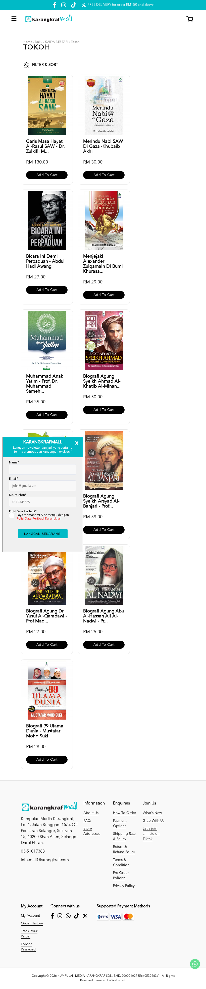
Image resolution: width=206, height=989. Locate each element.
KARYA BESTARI (56, 42)
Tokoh (75, 42)
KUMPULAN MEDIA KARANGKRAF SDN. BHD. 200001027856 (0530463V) (109, 975)
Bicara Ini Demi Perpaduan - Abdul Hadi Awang (45, 261)
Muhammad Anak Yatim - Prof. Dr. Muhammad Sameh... (44, 384)
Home (27, 42)
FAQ (87, 820)
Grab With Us (153, 820)
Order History (32, 923)
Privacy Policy (124, 886)
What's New (152, 813)
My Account (30, 915)
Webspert (118, 980)
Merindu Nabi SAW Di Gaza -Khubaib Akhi (103, 146)
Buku (38, 42)
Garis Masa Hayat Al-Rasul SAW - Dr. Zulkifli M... (45, 146)
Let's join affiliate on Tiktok (151, 834)
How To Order (124, 813)
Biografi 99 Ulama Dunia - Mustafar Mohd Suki (44, 731)
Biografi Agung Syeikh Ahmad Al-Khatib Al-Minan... (102, 381)
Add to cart (47, 175)
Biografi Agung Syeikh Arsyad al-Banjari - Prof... (101, 501)
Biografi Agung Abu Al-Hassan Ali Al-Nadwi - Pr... (103, 616)
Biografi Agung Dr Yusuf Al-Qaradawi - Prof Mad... (46, 616)
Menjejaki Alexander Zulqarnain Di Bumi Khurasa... (103, 264)
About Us (90, 813)
